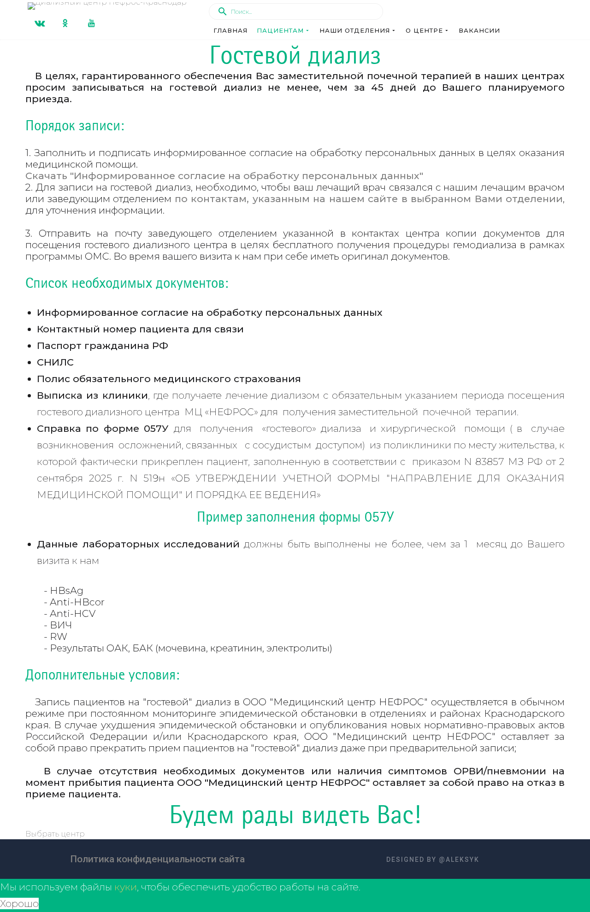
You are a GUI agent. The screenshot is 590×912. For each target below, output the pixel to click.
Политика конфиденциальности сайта (157, 859)
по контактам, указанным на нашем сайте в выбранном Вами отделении (369, 198)
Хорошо (19, 903)
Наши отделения (354, 30)
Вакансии (479, 30)
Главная (230, 30)
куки (125, 887)
